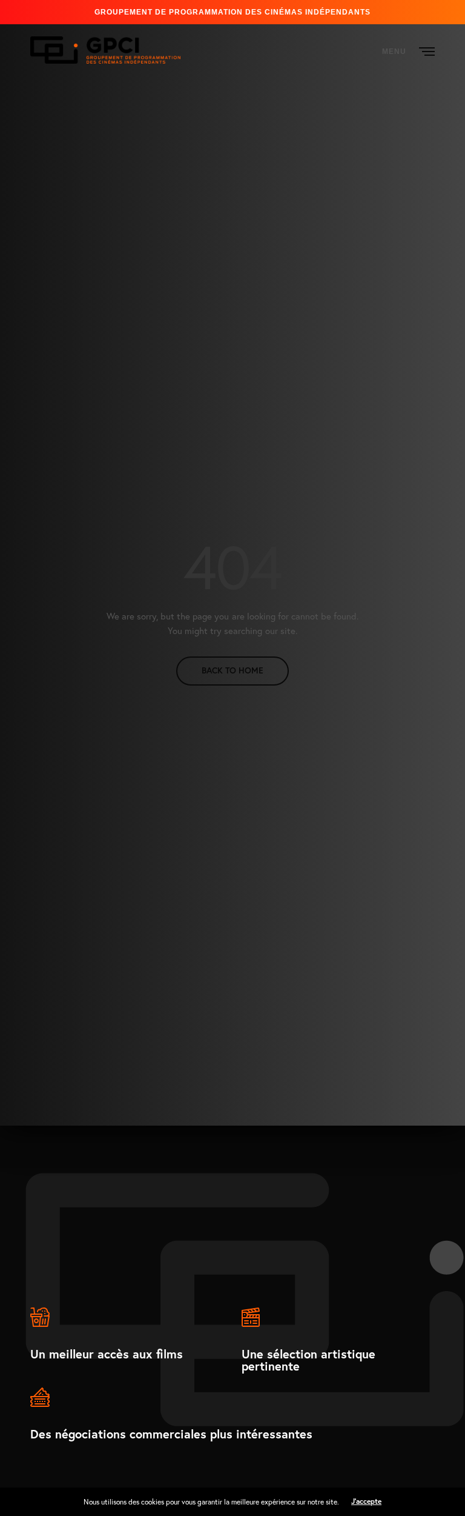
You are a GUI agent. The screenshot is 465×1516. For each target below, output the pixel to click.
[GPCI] (105, 50)
